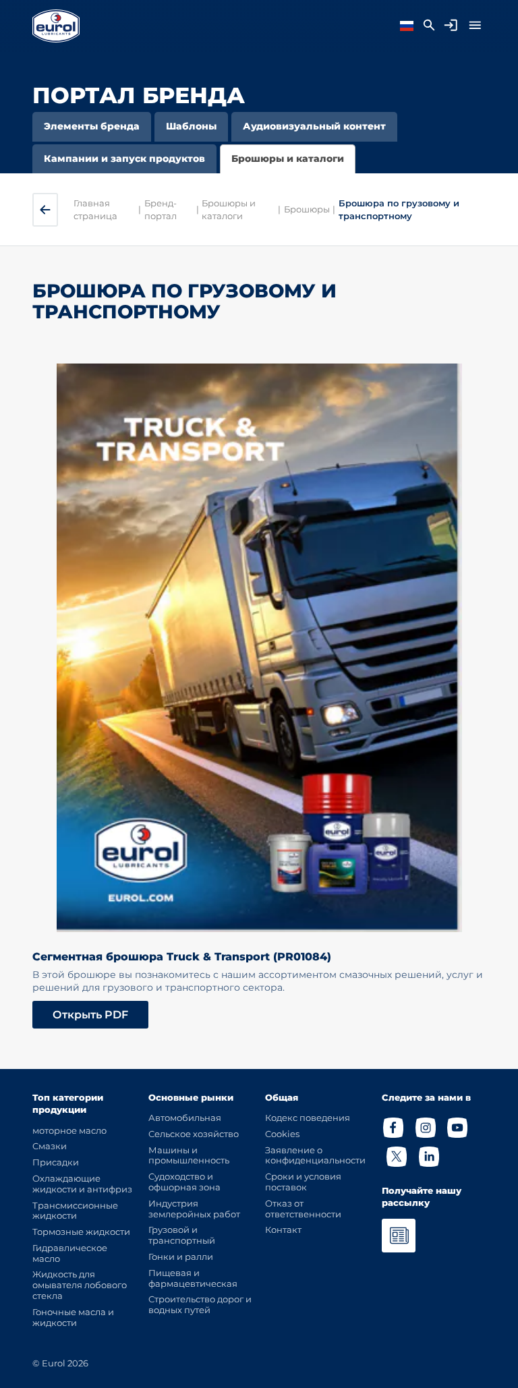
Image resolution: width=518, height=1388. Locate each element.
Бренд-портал (160, 209)
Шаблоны (191, 126)
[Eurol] (56, 25)
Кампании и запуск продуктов (124, 158)
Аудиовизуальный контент (314, 126)
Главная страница (95, 209)
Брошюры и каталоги (287, 158)
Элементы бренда (92, 126)
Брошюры (307, 209)
